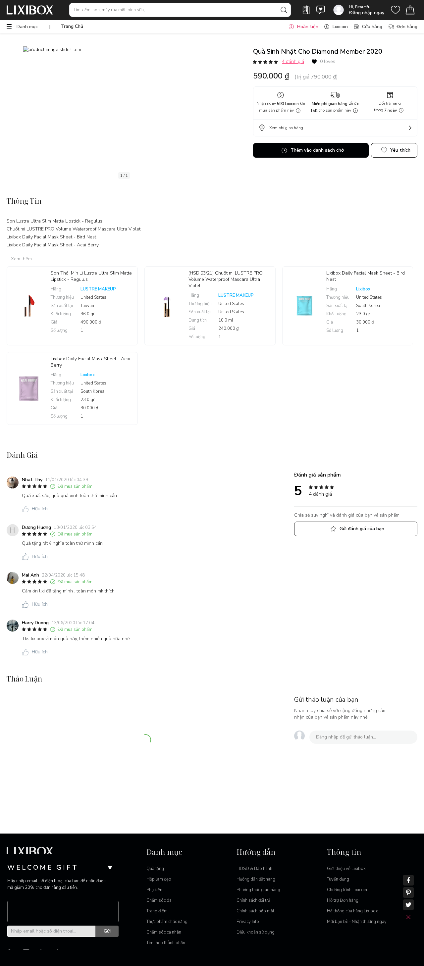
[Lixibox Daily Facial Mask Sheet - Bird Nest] (304, 306)
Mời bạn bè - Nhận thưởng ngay (357, 922)
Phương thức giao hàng (258, 890)
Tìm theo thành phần (165, 943)
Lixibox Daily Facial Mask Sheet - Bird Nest (365, 276)
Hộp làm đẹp (158, 879)
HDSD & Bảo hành (254, 869)
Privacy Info (248, 922)
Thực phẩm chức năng (166, 922)
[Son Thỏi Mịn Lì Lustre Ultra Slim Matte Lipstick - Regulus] (28, 306)
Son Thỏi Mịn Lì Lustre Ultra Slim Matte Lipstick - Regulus (91, 276)
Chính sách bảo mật (255, 911)
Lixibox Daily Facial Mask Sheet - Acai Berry (90, 362)
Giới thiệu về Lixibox (346, 869)
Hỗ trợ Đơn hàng (342, 900)
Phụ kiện (154, 890)
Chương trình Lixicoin (347, 890)
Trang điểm (157, 911)
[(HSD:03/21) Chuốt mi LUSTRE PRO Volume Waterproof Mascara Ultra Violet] (166, 306)
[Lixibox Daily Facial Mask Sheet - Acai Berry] (28, 388)
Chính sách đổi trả (253, 900)
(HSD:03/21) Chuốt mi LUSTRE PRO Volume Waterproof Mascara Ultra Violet (225, 279)
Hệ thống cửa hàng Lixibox (352, 911)
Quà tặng (155, 869)
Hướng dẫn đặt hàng (256, 879)
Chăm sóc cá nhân (163, 932)
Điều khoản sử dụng (256, 932)
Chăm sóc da (159, 900)
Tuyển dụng (338, 879)
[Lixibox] (30, 10)
